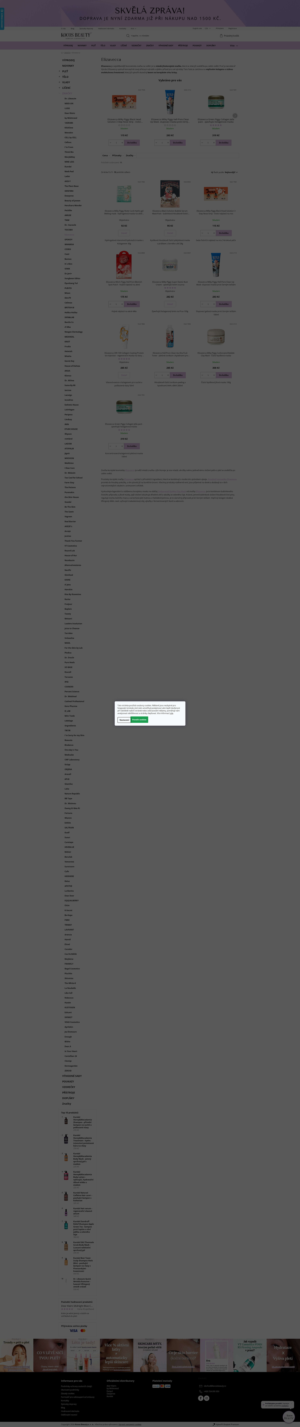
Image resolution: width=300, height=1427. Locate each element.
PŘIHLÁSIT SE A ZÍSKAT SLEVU (166, 727)
